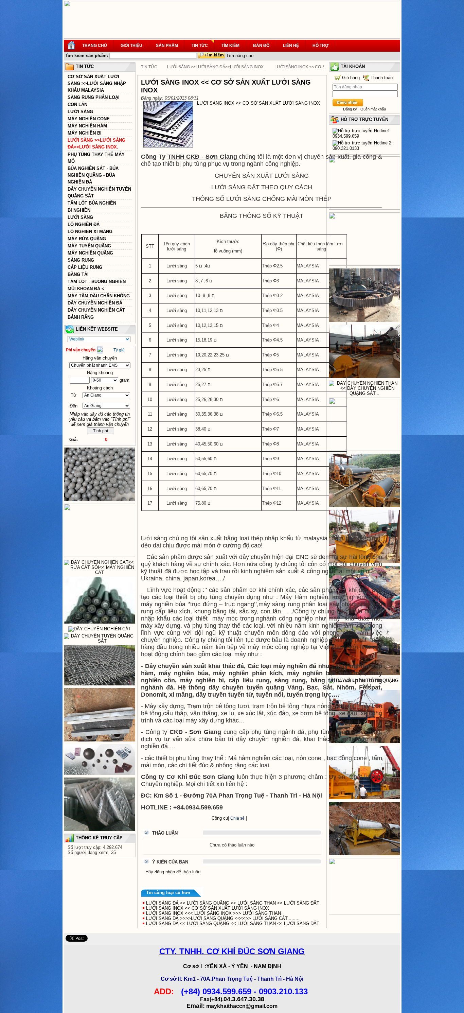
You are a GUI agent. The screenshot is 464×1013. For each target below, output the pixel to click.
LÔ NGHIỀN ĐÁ (84, 224)
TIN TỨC (149, 67)
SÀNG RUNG (81, 260)
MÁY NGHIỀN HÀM (87, 125)
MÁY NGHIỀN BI (85, 133)
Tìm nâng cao (239, 55)
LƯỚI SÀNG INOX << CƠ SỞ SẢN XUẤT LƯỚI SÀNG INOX (207, 908)
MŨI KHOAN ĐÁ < (86, 288)
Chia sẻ (237, 818)
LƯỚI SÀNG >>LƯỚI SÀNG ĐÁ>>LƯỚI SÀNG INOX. (216, 67)
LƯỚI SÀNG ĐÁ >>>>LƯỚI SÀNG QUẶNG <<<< (223, 918)
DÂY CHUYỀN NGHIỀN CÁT (96, 310)
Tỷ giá (119, 350)
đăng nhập (165, 871)
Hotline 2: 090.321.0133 (363, 145)
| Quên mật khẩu (372, 109)
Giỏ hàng (351, 77)
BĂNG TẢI (78, 274)
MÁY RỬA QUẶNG (87, 238)
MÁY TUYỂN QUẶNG (89, 245)
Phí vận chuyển (80, 350)
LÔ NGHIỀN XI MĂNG (90, 231)
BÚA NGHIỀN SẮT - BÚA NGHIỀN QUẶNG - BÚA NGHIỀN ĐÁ (93, 175)
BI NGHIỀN (79, 210)
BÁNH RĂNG (81, 317)
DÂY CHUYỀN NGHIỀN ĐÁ (95, 302)
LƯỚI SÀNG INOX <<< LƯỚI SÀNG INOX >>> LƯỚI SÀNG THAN (213, 913)
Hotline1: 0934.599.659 (362, 133)
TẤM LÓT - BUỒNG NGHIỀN (97, 281)
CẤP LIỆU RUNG (85, 267)
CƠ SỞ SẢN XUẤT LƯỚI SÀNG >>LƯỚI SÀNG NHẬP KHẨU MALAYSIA (97, 83)
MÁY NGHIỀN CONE (89, 118)
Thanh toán (382, 77)
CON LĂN (77, 104)
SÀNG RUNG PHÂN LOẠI (94, 97)
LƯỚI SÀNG (80, 111)
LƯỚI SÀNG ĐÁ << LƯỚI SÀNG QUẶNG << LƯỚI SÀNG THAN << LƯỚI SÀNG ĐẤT (232, 903)
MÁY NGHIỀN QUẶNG (90, 253)
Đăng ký (350, 109)
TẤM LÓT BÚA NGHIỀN (92, 203)
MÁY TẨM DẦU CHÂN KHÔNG (99, 295)
